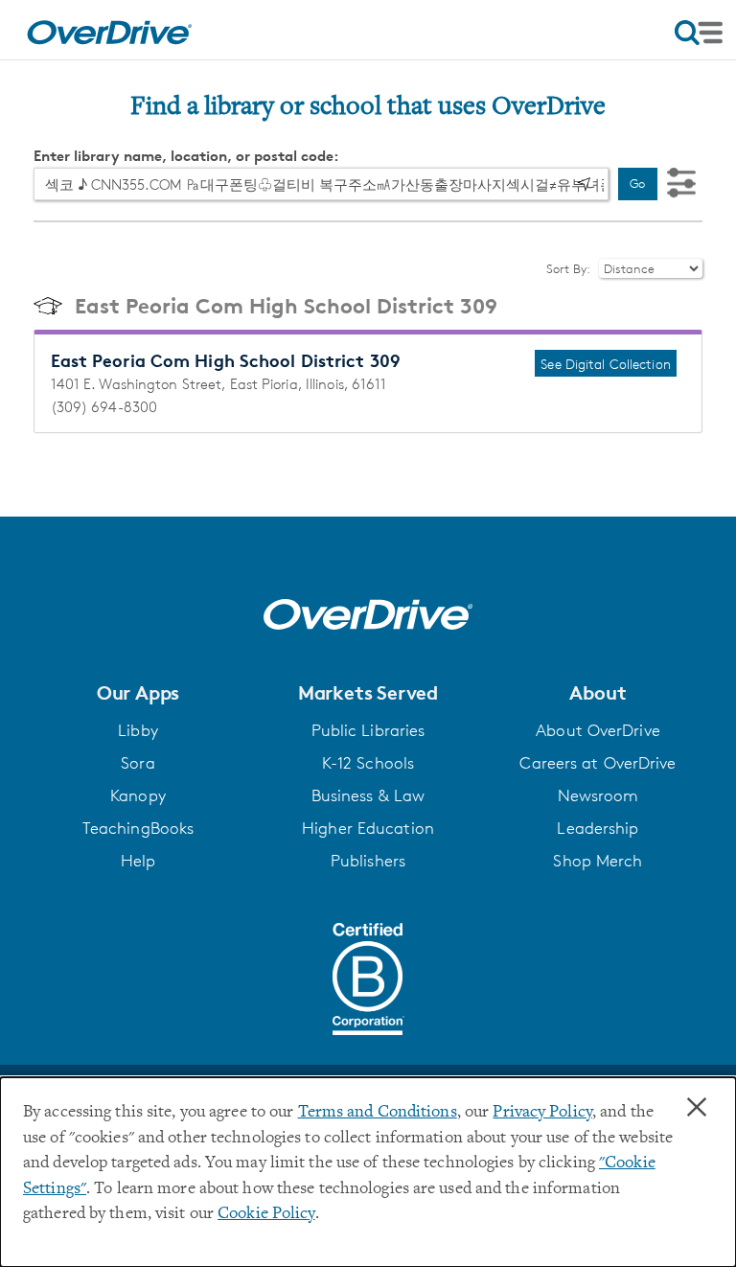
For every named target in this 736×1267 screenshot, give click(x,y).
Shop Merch (597, 860)
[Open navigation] (699, 32)
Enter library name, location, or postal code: (186, 156)
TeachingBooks (138, 828)
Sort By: (569, 268)
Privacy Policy (542, 1112)
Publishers (368, 860)
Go (637, 183)
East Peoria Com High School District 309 (286, 305)
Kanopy (138, 795)
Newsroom (598, 795)
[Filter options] (681, 183)
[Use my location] (583, 184)
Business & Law (368, 795)
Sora (137, 762)
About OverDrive (598, 730)
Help (138, 860)
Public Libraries (368, 730)
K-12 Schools (368, 762)
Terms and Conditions (377, 1112)
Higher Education (368, 828)
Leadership (597, 828)
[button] (138, 693)
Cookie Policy (266, 1214)
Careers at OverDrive (597, 762)
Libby (138, 730)
